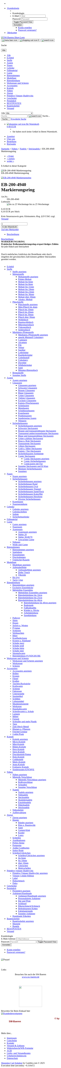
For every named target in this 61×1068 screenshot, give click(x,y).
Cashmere (22, 340)
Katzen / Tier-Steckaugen (29, 451)
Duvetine (22, 362)
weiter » (10, 161)
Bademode (28, 605)
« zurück (11, 158)
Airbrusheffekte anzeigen (29, 570)
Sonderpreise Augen (27, 418)
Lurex (21, 835)
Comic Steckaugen (26, 456)
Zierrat (10, 93)
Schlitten (16, 699)
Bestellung (11, 141)
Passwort (16, 19)
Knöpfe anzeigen (20, 739)
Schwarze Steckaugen (28, 428)
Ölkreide (22, 575)
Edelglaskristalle (25, 911)
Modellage (11, 78)
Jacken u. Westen (20, 625)
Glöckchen (23, 865)
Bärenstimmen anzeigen (23, 549)
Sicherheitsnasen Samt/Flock (31, 491)
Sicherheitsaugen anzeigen (30, 426)
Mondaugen (23, 408)
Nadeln (15, 790)
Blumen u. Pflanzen (21, 729)
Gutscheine (12, 1040)
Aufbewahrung (19, 812)
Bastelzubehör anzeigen (23, 921)
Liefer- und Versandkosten (18, 1053)
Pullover (16, 618)
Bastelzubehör (13, 106)
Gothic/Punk (18, 734)
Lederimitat (23, 352)
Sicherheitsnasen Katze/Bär (30, 494)
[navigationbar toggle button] (9, 40)
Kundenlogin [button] (13, 8)
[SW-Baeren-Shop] (13, 37)
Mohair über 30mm (26, 297)
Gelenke (10, 68)
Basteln (15, 926)
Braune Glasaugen (26, 390)
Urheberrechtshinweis (16, 1056)
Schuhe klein (18, 648)
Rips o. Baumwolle (26, 825)
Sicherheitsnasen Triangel (29, 489)
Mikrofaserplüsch (26, 325)
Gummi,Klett (24, 830)
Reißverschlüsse (25, 782)
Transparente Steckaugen (29, 443)
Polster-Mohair (24, 279)
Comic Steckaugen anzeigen (36, 458)
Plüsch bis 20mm (25, 312)
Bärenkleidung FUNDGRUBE (26, 656)
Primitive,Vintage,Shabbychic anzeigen (30, 873)
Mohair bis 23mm (26, 292)
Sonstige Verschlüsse (27, 787)
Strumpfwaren (18, 653)
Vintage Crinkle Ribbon (23, 876)
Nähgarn (16, 542)
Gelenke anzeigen (20, 509)
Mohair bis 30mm (26, 294)
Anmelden (6, 945)
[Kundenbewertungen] (11, 1013)
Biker (14, 635)
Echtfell (10, 58)
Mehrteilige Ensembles (22, 590)
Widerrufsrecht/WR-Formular (20, 1048)
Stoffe (9, 60)
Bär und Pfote (24, 901)
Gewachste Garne (26, 539)
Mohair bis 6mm (25, 282)
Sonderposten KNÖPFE (23, 769)
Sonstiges (22, 471)
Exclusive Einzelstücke (22, 587)
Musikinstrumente (20, 704)
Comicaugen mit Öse (33, 464)
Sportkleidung (30, 615)
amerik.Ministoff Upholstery (31, 337)
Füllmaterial (12, 70)
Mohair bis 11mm (26, 287)
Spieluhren (17, 552)
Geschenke (12, 98)
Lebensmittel (18, 701)
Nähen (10, 90)
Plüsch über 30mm (26, 317)
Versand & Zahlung (15, 1045)
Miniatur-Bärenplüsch (28, 370)
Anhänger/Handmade (22, 893)
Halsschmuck (18, 881)
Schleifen (16, 838)
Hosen (15, 623)
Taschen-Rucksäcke (21, 683)
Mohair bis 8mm (25, 284)
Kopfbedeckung (19, 638)
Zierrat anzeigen (19, 817)
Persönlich (11, 101)
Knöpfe (10, 88)
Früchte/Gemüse (19, 731)
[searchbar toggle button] (48, 40)
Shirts (15, 620)
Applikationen (18, 840)
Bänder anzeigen (25, 822)
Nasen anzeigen (19, 476)
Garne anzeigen (19, 524)
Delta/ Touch (24, 572)
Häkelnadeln (24, 805)
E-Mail (15, 16)
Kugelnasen (17, 501)
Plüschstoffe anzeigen (28, 304)
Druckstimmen (19, 557)
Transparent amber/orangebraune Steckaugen (38, 433)
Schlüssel (22, 903)
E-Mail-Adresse (8, 939)
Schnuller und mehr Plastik (24, 721)
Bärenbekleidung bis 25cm (30, 597)
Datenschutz (12, 1058)
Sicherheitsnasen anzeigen (30, 481)
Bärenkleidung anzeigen (23, 585)
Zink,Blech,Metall (20, 726)
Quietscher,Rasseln (21, 560)
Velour (21, 347)
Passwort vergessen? (27, 30)
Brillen (15, 673)
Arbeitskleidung (31, 613)
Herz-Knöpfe (18, 749)
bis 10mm (22, 860)
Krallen (15, 681)
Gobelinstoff (23, 357)
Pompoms (16, 845)
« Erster (10, 156)
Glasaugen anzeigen (27, 385)
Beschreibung (13, 234)
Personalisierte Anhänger (29, 898)
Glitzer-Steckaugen (26, 446)
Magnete (16, 924)
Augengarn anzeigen (27, 532)
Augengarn (17, 529)
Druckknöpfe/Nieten (21, 754)
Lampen (16, 714)
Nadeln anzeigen (25, 792)
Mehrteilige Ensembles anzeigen (32, 592)
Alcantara (22, 342)
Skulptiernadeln (25, 800)
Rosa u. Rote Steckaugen (29, 441)
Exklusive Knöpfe (20, 767)
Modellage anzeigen (21, 565)
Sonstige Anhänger (26, 913)
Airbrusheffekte (19, 567)
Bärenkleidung (13, 80)
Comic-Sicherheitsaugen (35, 461)
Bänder (15, 820)
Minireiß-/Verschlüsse (22, 777)
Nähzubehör (18, 810)
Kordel (21, 833)
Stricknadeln (23, 807)
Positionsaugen (25, 416)
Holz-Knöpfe (18, 757)
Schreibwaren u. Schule (23, 711)
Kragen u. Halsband (21, 640)
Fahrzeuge (17, 691)
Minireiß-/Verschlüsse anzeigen (32, 779)
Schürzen (16, 630)
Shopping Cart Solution (11, 1063)
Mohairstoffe (18, 274)
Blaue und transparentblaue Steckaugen (35, 436)
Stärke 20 (22, 534)
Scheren (16, 666)
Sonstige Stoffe (19, 375)
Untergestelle (18, 694)
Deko (14, 883)
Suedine (21, 350)
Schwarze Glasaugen (27, 388)
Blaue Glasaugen (25, 393)
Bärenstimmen (13, 75)
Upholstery (23, 360)
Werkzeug (17, 706)
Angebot (11, 136)
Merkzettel (12, 32)
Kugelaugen (23, 413)
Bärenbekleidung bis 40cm (30, 600)
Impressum (12, 1038)
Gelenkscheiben (19, 512)
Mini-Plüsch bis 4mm (27, 307)
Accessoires (12, 85)
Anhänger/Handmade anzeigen (32, 896)
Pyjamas (16, 628)
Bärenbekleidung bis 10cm (30, 595)
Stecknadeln (23, 797)
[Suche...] (35, 116)
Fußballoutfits (30, 608)
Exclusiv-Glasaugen (27, 400)
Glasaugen (17, 383)
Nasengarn (17, 527)
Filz (20, 345)
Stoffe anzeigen (19, 271)
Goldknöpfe (17, 759)
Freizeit (15, 719)
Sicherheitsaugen (20, 423)
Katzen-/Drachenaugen (28, 403)
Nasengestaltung (19, 504)
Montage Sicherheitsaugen (30, 469)
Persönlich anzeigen (21, 891)
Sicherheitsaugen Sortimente (31, 453)
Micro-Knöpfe (18, 742)
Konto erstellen (25, 27)
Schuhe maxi (18, 643)
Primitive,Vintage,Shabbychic (20, 95)
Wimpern (22, 421)
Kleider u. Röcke (31, 610)
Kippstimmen (18, 555)
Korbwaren (17, 686)
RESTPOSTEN (14, 103)
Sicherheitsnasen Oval (28, 486)
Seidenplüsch (24, 330)
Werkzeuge (17, 663)
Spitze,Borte (18, 850)
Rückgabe (11, 144)
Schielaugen (23, 405)
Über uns (11, 139)
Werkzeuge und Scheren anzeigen (27, 661)
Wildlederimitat (25, 365)
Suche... (46, 116)
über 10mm (23, 863)
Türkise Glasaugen (26, 398)
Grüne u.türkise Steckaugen (30, 438)
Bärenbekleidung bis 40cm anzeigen (40, 603)
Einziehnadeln (24, 802)
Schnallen (22, 785)
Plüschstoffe (17, 302)
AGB (9, 1050)
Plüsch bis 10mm (25, 309)
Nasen (9, 65)
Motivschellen (24, 868)
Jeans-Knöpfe (18, 764)
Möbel (15, 716)
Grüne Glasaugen (26, 395)
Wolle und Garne (20, 544)
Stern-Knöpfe (18, 752)
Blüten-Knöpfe (19, 747)
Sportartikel (17, 696)
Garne (9, 73)
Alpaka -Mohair (25, 299)
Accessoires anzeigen (22, 671)
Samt (20, 367)
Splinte (15, 514)
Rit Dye (16, 577)
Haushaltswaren (19, 709)
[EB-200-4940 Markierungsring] (16, 178)
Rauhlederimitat (25, 355)
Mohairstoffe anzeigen (28, 276)
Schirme (16, 688)
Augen (10, 63)
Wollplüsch (23, 319)
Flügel (15, 678)
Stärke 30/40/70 (25, 537)
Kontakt (10, 1043)
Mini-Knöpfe (18, 744)
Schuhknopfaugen (26, 410)
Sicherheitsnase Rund (27, 484)
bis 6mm (22, 858)
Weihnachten (18, 633)
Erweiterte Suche (18, 119)
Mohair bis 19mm (26, 289)
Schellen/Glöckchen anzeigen (31, 855)
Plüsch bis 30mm (25, 314)
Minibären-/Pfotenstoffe (23, 332)
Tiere (14, 724)
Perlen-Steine (18, 843)
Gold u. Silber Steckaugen (30, 448)
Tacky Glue (17, 580)
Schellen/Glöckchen (21, 853)
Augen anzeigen (19, 380)
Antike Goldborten (20, 848)
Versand (10, 108)
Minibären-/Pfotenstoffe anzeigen (33, 335)
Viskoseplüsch (24, 327)
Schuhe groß (18, 646)
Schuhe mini (18, 651)
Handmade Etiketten (21, 916)
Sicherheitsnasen (19, 479)
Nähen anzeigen (19, 774)
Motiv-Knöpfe (18, 762)
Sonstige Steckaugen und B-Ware (33, 466)
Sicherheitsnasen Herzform (30, 496)
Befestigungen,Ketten (28, 908)
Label (15, 878)
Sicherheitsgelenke (20, 517)
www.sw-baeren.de (30, 977)
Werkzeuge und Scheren (18, 83)
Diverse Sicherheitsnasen (29, 499)
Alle (9, 55)
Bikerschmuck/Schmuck (29, 906)
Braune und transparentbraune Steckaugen (37, 431)
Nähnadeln (23, 795)
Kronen (15, 676)
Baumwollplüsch (25, 322)
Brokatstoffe (18, 373)
